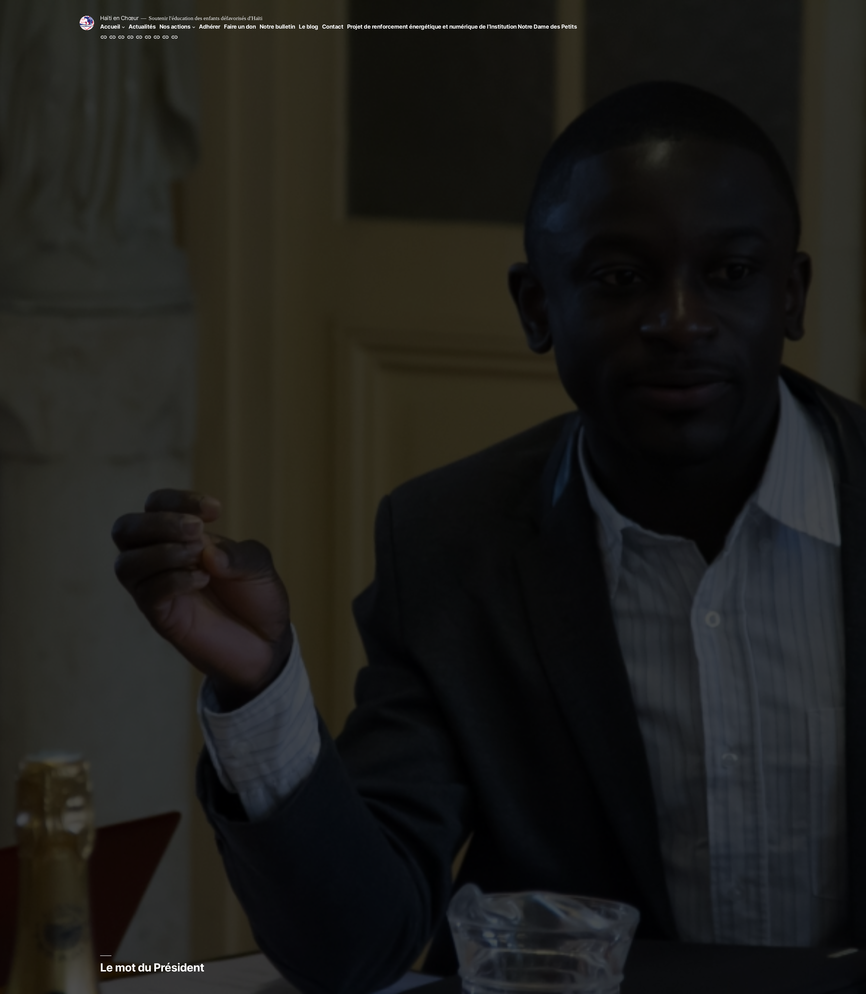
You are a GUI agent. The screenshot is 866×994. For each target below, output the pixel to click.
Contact (332, 26)
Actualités (142, 26)
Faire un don (240, 26)
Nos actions (175, 26)
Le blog (308, 26)
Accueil (110, 26)
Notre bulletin (277, 26)
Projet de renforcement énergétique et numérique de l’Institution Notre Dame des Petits (462, 26)
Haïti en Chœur (119, 18)
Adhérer (209, 26)
